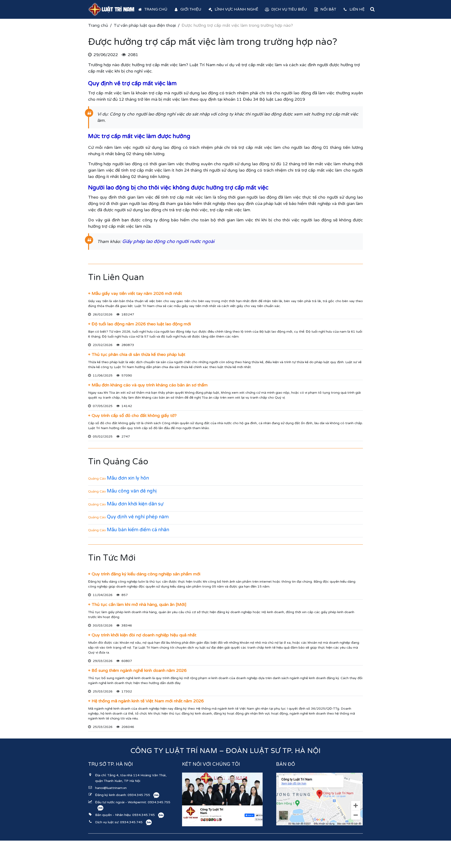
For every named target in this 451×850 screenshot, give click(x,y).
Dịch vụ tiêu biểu (289, 9)
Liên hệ (357, 9)
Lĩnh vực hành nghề (236, 9)
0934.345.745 (143, 815)
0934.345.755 (139, 795)
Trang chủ (155, 9)
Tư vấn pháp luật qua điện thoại (145, 25)
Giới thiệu (190, 9)
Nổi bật (328, 9)
